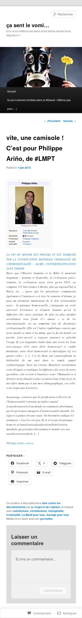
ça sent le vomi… (27, 25)
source (29, 443)
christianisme (38, 511)
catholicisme (21, 511)
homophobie (56, 511)
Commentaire (53, 590)
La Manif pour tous (33, 515)
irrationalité (13, 515)
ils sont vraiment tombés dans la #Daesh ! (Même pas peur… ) (39, 104)
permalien (46, 519)
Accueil (11, 91)
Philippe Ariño (15, 443)
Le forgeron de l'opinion (45, 507)
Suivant (69, 121)
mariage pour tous (57, 515)
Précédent (52, 121)
